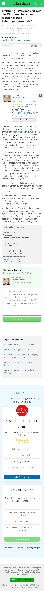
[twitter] (31, 45)
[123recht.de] (22, 3)
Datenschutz (12, 587)
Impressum (23, 587)
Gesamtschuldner (12, 168)
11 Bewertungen (29, 104)
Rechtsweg (17, 132)
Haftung (5, 163)
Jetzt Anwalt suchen (22, 539)
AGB (26, 585)
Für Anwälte (34, 587)
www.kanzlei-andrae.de (13, 262)
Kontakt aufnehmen (22, 319)
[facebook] (36, 45)
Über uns (19, 585)
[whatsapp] (40, 45)
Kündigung (14, 176)
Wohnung (18, 40)
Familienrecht (7, 40)
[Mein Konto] (40, 4)
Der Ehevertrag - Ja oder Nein (16, 350)
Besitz (17, 81)
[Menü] (3, 3)
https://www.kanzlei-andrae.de (28, 112)
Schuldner (32, 168)
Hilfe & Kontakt (7, 585)
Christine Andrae (19, 98)
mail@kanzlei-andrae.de (27, 114)
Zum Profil (24, 120)
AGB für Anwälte (36, 585)
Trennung (26, 40)
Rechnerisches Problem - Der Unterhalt (20, 344)
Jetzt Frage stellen (22, 477)
